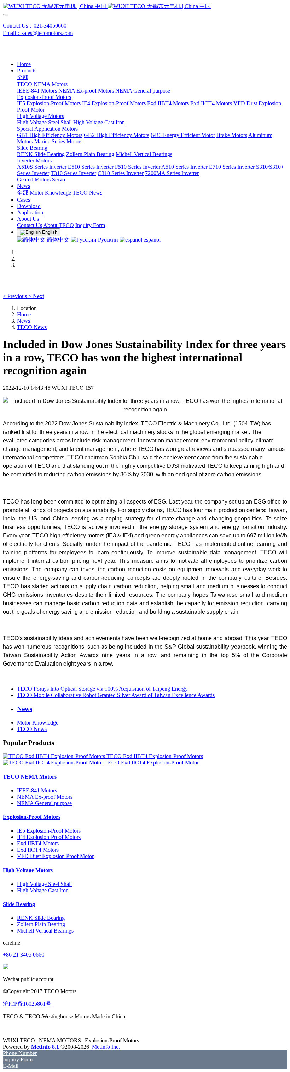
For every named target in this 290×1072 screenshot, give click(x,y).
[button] (15, 296)
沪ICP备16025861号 (27, 1004)
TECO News (32, 327)
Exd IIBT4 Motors (38, 843)
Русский (108, 240)
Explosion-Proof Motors (31, 817)
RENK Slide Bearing (41, 918)
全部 (22, 77)
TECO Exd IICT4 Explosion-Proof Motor (151, 763)
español (151, 240)
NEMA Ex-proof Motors (44, 797)
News (23, 321)
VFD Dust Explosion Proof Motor (55, 856)
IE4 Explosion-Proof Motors (49, 837)
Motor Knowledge (37, 723)
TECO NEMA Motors (30, 777)
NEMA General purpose (44, 803)
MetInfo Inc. (106, 1047)
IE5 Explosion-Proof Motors (49, 831)
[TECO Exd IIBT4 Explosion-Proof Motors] (54, 756)
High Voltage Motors (28, 870)
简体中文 (58, 240)
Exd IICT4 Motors (38, 850)
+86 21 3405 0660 (23, 955)
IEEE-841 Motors (37, 790)
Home (24, 64)
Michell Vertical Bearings (45, 931)
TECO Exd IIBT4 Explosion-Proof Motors (154, 756)
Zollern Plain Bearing (41, 924)
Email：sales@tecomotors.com (38, 33)
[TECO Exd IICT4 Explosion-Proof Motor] (53, 763)
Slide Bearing (19, 904)
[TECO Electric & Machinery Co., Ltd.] (145, 6)
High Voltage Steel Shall (44, 884)
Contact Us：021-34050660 (34, 26)
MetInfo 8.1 (45, 1047)
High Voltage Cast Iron (43, 890)
